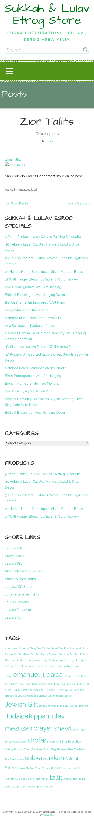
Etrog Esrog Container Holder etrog (38, 684)
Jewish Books (63, 695)
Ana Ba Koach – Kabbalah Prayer (30, 325)
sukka (49, 141)
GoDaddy (48, 814)
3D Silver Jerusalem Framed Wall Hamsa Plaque (42, 347)
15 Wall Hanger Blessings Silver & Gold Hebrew (42, 279)
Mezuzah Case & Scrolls (24, 571)
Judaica (16, 716)
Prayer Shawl (15, 556)
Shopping (53, 741)
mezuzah (18, 728)
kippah (39, 716)
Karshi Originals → (80, 203)
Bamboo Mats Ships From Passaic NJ (33, 318)
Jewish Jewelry (17, 602)
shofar (36, 740)
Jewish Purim (15, 617)
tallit (56, 777)
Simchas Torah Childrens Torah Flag (35, 749)
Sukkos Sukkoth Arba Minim (32, 778)
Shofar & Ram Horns (20, 579)
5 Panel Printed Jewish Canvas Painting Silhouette (43, 237)
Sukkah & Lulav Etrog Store (46, 14)
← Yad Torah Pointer (15, 203)
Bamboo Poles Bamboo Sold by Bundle (36, 368)
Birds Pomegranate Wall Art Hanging (33, 287)
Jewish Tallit (14, 548)
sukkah (53, 758)
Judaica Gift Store (18, 586)
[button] (9, 71)
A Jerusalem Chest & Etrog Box (23, 648)
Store (13, 759)
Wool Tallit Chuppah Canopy (36, 786)
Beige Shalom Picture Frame (27, 310)
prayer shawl (52, 728)
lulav (57, 716)
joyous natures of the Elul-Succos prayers (63, 705)
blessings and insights (38, 660)
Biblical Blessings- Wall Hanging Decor (35, 295)
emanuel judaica (38, 675)
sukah (20, 759)
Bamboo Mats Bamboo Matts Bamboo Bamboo (41, 654)
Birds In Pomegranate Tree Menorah (32, 383)
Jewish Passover (18, 610)
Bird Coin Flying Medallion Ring (28, 391)
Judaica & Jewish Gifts (22, 594)
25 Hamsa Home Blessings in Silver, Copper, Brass (44, 271)
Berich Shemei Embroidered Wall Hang (35, 302)
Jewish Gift (13, 563)
